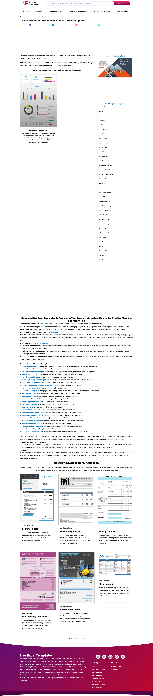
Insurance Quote (30, 529)
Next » (82, 638)
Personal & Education (78, 11)
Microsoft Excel (51, 332)
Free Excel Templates (36, 655)
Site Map (114, 669)
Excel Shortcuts (97, 676)
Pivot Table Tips (97, 688)
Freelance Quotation (70, 531)
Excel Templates (31, 63)
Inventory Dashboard (38, 131)
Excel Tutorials (122, 11)
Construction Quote (70, 609)
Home (25, 11)
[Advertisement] (73, 39)
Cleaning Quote (106, 584)
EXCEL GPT (95, 667)
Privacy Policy (116, 666)
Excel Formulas (97, 673)
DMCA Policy (115, 663)
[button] (30, 25)
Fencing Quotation (108, 531)
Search (121, 3)
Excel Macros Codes (98, 685)
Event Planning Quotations (35, 616)
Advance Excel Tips (98, 679)
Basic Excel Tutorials (98, 670)
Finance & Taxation (102, 11)
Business (38, 11)
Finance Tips (96, 682)
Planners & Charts (56, 11)
